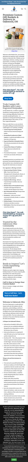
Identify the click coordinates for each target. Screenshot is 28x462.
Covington (11, 417)
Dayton (17, 417)
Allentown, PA (17, 408)
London (13, 435)
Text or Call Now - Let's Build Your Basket (13, 294)
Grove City (20, 426)
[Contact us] (22, 8)
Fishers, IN (14, 421)
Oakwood (5, 442)
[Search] (25, 8)
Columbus (12, 415)
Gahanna (18, 422)
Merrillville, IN (20, 437)
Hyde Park (6, 429)
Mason (13, 437)
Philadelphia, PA (12, 444)
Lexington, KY (19, 435)
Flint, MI (19, 421)
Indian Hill (21, 429)
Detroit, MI (15, 419)
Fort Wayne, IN (12, 422)
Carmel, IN (7, 412)
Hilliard (14, 428)
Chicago (8, 414)
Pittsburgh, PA (21, 444)
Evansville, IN (7, 421)
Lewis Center (20, 433)
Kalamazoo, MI (14, 431)
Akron (5, 408)
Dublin (20, 419)
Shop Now (8, 98)
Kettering (6, 433)
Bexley (16, 410)
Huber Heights (21, 428)
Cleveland (19, 414)
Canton (21, 412)
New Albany (14, 438)
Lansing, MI (13, 433)
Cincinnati (13, 414)
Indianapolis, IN (13, 429)
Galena (23, 422)
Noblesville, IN (15, 440)
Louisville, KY (7, 437)
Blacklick (20, 410)
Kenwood (21, 431)
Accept (14, 459)
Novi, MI (21, 440)
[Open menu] (2, 8)
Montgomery (7, 438)
